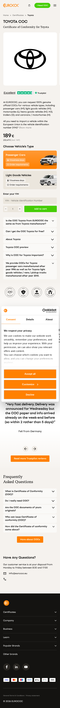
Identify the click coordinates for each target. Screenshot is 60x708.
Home (6, 15)
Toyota (31, 15)
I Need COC (42, 5)
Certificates (18, 15)
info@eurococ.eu (18, 573)
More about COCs (30, 539)
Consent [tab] (11, 319)
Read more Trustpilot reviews (30, 458)
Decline (30, 394)
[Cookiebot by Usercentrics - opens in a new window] (42, 311)
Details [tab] (30, 319)
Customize (28, 384)
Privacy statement (33, 696)
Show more (25, 127)
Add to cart (40, 208)
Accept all (30, 373)
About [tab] (49, 319)
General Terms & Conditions (13, 696)
